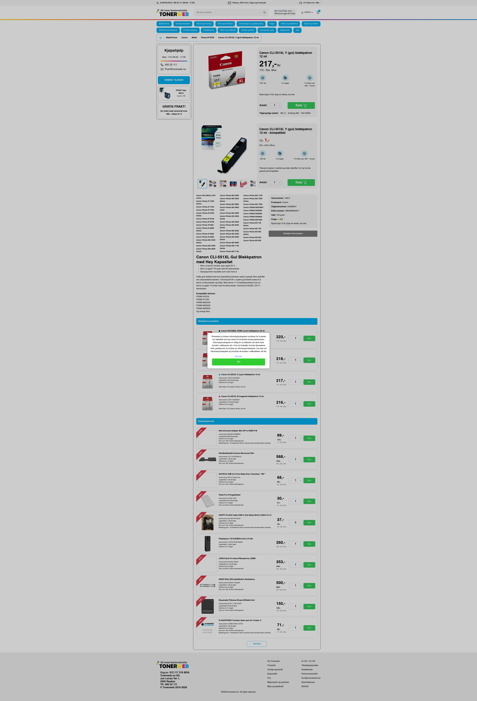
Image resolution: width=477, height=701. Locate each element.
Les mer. (238, 357)
